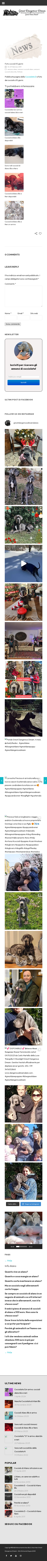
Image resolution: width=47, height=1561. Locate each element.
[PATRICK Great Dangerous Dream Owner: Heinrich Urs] (23, 1104)
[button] (24, 1230)
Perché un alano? (21, 1502)
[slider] (21, 1246)
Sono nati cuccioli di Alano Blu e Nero (12, 167)
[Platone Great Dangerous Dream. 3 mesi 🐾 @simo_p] (23, 911)
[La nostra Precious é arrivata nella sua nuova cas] (23, 795)
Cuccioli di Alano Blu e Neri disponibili (13, 195)
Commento (10, 284)
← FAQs (8, 1260)
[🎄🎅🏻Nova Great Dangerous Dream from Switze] (23, 563)
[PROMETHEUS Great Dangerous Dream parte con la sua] (23, 1142)
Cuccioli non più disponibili (25, 1494)
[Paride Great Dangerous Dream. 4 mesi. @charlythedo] (23, 756)
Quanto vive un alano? (16, 1271)
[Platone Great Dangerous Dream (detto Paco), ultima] (23, 949)
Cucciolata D (30, 76)
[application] (23, 1230)
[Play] (8, 1246)
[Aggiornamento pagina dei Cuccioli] (45, 780)
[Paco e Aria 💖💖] (23, 486)
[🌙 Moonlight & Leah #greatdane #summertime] (23, 718)
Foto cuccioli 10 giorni (14, 64)
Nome (8, 313)
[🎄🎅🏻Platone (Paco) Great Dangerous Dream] (23, 525)
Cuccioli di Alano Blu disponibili (12, 139)
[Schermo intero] (39, 1246)
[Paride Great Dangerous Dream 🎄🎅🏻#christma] (23, 640)
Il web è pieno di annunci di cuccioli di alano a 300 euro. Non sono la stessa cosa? (23, 1312)
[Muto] (35, 1246)
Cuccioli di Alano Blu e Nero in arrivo (13, 223)
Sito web (34, 313)
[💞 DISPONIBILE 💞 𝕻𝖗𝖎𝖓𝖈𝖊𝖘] (23, 1065)
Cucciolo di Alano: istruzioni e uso (28, 1468)
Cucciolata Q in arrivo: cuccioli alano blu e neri (14, 111)
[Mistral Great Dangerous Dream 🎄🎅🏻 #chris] (23, 602)
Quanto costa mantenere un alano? (23, 1281)
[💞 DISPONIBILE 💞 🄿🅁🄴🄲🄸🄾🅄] (23, 1026)
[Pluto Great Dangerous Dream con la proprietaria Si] (23, 988)
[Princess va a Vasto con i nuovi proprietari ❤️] (23, 872)
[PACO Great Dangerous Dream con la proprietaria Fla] (23, 1181)
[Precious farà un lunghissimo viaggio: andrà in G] (23, 833)
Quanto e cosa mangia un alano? (22, 1276)
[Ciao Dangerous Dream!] (1, 780)
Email (21, 313)
